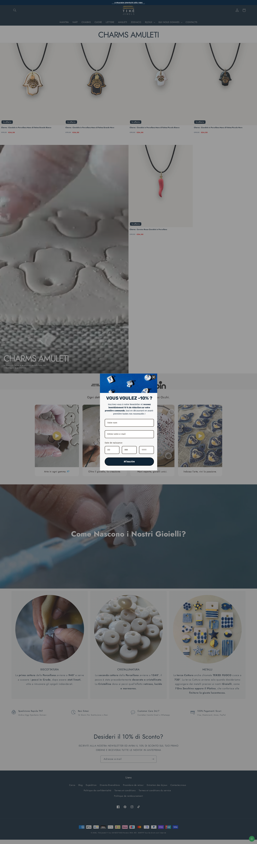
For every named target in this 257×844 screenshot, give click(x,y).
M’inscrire (129, 461)
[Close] (153, 377)
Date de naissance (113, 443)
